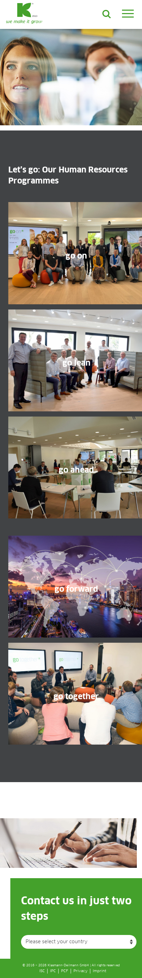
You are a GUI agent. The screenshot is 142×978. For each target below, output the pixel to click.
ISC (42, 971)
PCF (64, 971)
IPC (53, 971)
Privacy (80, 971)
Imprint (99, 971)
